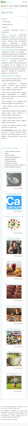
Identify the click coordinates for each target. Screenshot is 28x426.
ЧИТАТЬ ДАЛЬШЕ (18, 188)
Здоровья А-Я (4, 6)
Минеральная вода (10, 161)
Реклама (14, 405)
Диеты (7, 153)
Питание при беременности (13, 157)
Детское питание (9, 155)
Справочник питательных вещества (15, 165)
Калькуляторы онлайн (11, 163)
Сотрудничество (21, 403)
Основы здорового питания (12, 151)
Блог (11, 6)
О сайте (4, 403)
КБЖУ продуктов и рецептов (13, 167)
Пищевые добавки (10, 159)
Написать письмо (11, 403)
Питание (16, 6)
